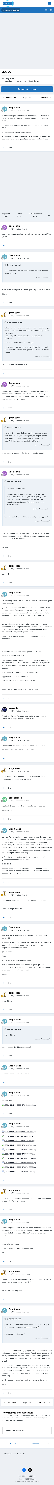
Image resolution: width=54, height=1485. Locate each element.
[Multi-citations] (4, 148)
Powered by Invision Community (27, 1481)
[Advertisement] (27, 42)
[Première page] (3, 98)
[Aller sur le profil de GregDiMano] (4, 109)
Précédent (11, 98)
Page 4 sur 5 (28, 98)
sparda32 (13, 708)
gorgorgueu (14, 312)
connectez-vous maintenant (31, 1418)
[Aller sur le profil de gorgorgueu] (4, 314)
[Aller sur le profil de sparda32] (4, 709)
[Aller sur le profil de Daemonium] (4, 227)
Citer (10, 148)
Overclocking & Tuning (30, 81)
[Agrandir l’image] (19, 1105)
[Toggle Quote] (6, 265)
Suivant (44, 98)
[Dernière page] (50, 98)
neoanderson (15, 798)
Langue (22, 1476)
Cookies (32, 1476)
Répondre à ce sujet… (16, 1430)
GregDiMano (10, 79)
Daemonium (14, 226)
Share (13, 1444)
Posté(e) (19, 110)
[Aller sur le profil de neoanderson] (4, 799)
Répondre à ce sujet (27, 89)
